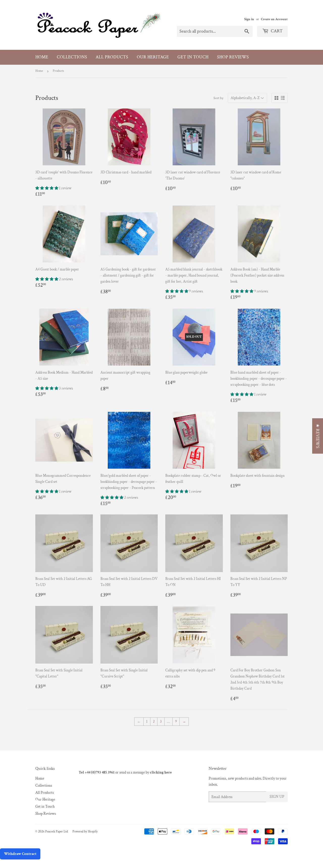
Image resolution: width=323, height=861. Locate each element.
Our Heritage (153, 57)
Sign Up (277, 796)
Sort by (218, 98)
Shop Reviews (233, 57)
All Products (112, 57)
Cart (276, 31)
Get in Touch (192, 57)
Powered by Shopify (85, 831)
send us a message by (145, 772)
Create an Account (274, 19)
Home (41, 57)
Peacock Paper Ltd (56, 831)
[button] (47, 188)
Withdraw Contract (20, 853)
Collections (72, 57)
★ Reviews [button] (317, 436)
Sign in (249, 19)
